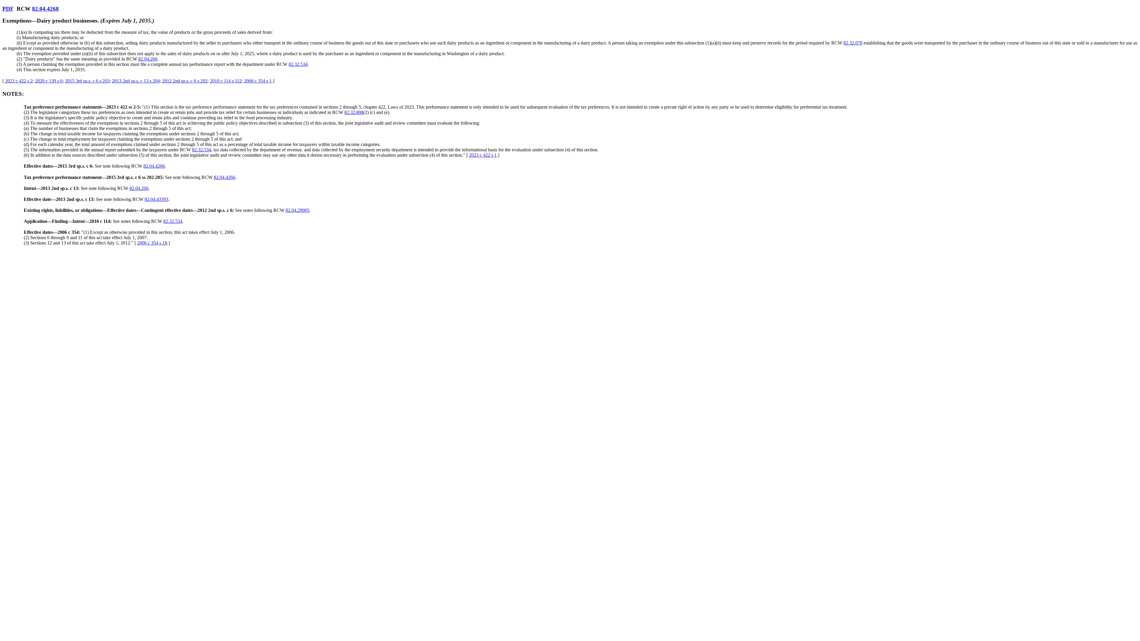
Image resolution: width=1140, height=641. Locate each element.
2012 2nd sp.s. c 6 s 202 (185, 80)
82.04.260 (147, 58)
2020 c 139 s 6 (49, 80)
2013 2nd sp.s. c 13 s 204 (136, 80)
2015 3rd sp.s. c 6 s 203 (87, 80)
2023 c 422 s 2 (19, 80)
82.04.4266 (154, 166)
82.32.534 (298, 64)
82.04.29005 (297, 210)
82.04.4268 (45, 9)
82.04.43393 (156, 199)
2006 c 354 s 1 (258, 80)
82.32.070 (852, 42)
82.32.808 (353, 112)
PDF (8, 9)
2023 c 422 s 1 (483, 155)
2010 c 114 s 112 (226, 80)
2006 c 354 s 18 (152, 242)
